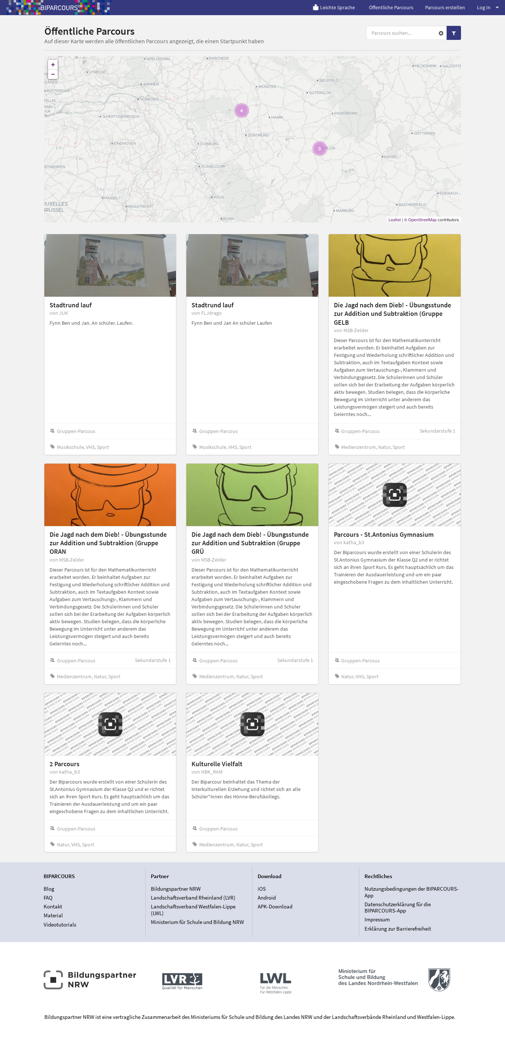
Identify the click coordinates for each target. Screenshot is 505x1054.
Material (53, 915)
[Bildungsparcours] (59, 7)
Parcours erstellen (445, 7)
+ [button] (53, 64)
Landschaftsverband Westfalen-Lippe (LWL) (193, 910)
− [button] (53, 74)
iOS (262, 889)
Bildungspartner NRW (176, 889)
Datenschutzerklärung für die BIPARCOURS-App (398, 907)
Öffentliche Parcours (391, 7)
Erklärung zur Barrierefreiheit (398, 928)
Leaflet (395, 219)
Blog (49, 889)
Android (267, 897)
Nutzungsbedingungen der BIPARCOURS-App (412, 892)
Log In (484, 7)
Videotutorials (60, 924)
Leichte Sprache (337, 7)
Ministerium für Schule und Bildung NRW (197, 921)
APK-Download (275, 906)
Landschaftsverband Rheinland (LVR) (193, 897)
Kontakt (53, 906)
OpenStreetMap (422, 219)
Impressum (377, 919)
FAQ (48, 897)
